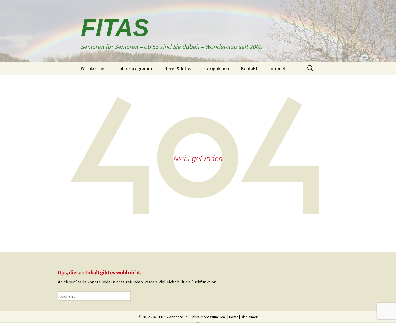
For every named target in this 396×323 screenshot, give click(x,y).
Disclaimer (249, 316)
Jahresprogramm (134, 68)
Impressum (209, 316)
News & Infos (177, 68)
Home (233, 316)
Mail (223, 316)
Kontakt (249, 68)
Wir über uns (93, 68)
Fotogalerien (216, 68)
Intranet (277, 68)
